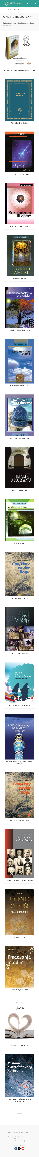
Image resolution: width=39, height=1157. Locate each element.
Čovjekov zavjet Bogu (19, 820)
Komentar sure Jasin (19, 1046)
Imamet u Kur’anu (19, 490)
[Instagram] (19, 1148)
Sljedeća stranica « (19, 1119)
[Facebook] (15, 1148)
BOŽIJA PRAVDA (19, 544)
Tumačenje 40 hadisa (19, 123)
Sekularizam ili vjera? (19, 227)
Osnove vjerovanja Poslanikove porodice (19, 763)
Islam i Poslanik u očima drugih (19, 881)
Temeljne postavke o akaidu (19, 330)
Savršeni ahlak (19, 278)
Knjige (5, 10)
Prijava (16, 1145)
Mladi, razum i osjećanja (19, 705)
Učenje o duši (19, 937)
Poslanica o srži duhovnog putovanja (19, 1100)
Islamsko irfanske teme (20, 175)
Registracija (22, 1145)
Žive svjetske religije (20, 653)
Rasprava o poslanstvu (19, 438)
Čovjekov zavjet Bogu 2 (19, 598)
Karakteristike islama (19, 386)
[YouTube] (22, 1148)
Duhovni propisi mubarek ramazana (19, 70)
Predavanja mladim (19, 990)
